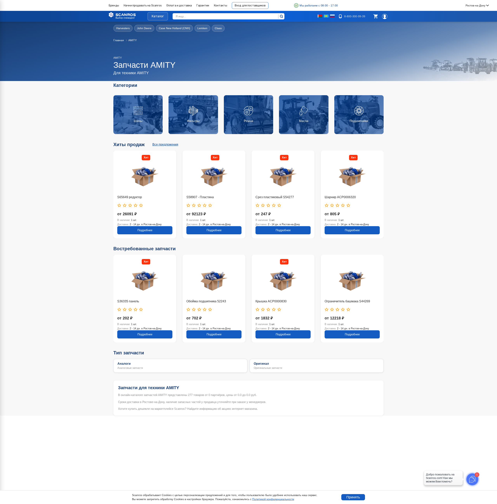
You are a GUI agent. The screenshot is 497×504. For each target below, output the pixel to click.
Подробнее (144, 230)
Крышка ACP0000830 (271, 301)
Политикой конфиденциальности (273, 499)
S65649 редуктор (129, 197)
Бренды (114, 5)
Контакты (220, 5)
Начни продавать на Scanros (143, 5)
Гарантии (202, 5)
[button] (375, 16)
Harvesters (123, 28)
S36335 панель (128, 301)
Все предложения (165, 144)
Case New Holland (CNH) (174, 28)
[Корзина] (375, 16)
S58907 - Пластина (200, 197)
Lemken (202, 28)
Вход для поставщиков (250, 5)
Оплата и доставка (179, 5)
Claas (218, 28)
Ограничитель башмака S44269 (347, 301)
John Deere (144, 28)
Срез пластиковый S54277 (274, 197)
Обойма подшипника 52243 (206, 301)
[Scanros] (128, 14)
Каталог (158, 16)
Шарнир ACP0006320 (340, 197)
